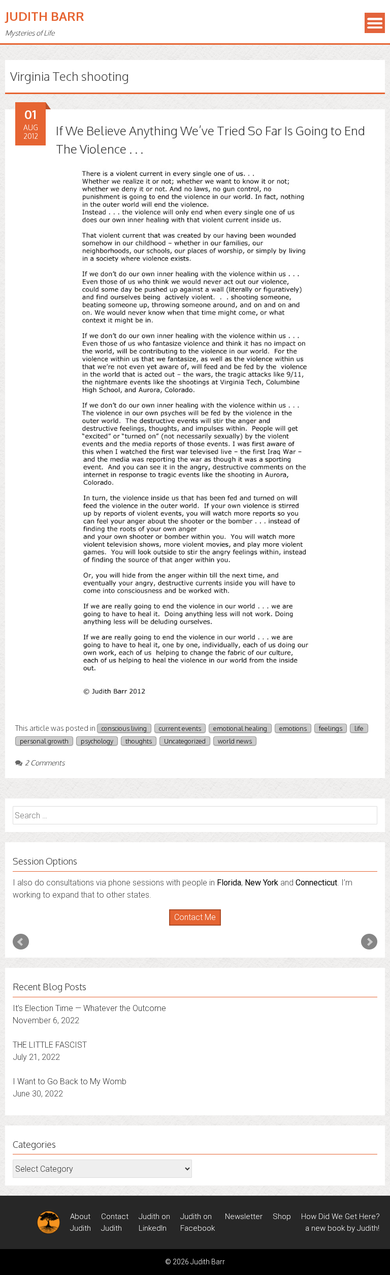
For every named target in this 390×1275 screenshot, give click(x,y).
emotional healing (240, 728)
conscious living (124, 728)
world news (235, 741)
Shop (282, 1216)
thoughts (138, 741)
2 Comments (44, 762)
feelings (330, 728)
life (359, 728)
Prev (21, 942)
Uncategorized (185, 741)
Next (369, 942)
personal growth (44, 741)
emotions (293, 728)
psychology (97, 741)
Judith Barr (44, 16)
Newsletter (244, 1216)
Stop (199, 926)
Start (191, 926)
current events (180, 728)
